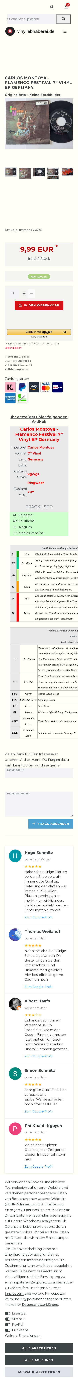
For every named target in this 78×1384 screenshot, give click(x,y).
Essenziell (20, 1313)
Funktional (21, 1330)
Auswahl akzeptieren (39, 1372)
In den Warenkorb (41, 305)
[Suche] (63, 19)
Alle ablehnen (39, 1360)
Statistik (18, 1319)
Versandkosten (13, 347)
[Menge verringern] (31, 293)
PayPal (17, 1324)
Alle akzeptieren (39, 1348)
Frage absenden (53, 824)
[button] (39, 333)
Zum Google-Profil (38, 917)
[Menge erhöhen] (24, 293)
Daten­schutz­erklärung (40, 1305)
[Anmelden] (52, 7)
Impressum (14, 1293)
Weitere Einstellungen (22, 1336)
